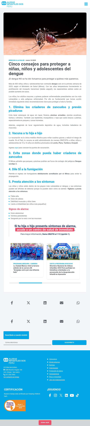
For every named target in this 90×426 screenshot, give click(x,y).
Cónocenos (53, 359)
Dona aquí (45, 422)
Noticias (52, 365)
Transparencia (54, 374)
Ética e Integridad (55, 377)
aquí (16, 148)
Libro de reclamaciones (57, 380)
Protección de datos (56, 371)
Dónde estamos (54, 362)
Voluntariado (53, 368)
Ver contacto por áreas (11, 377)
